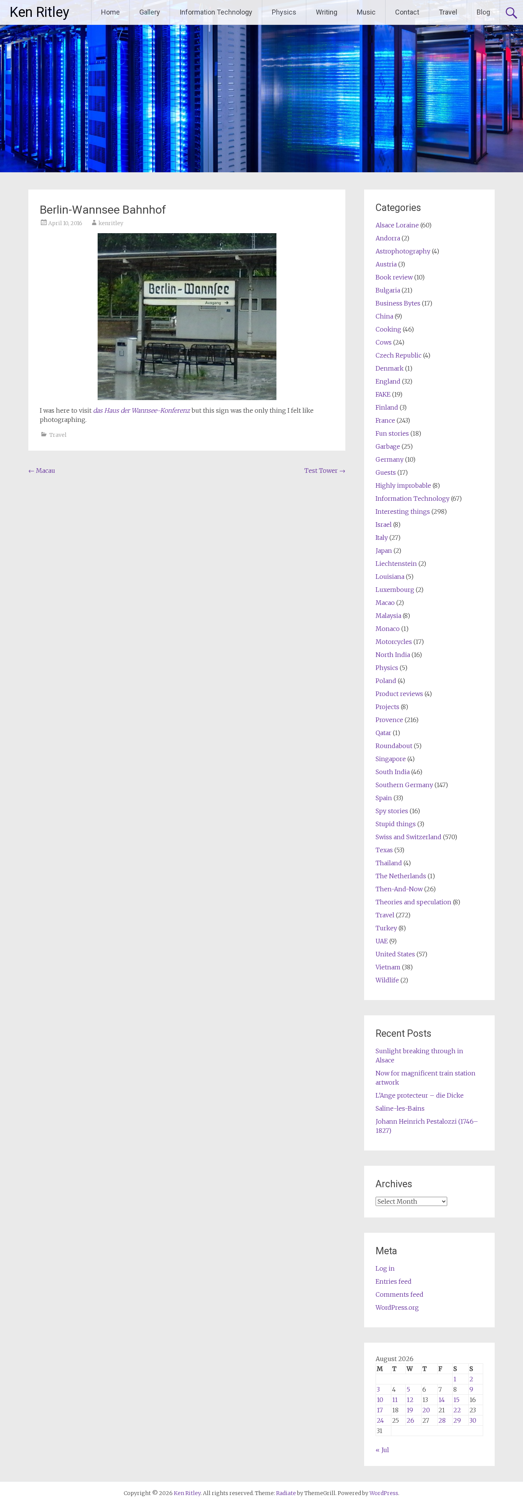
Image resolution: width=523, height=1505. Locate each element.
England (388, 381)
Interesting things (403, 511)
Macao (385, 602)
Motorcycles (394, 641)
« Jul (382, 1450)
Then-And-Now (399, 889)
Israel (384, 524)
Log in (385, 1268)
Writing (326, 12)
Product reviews (399, 694)
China (384, 316)
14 (441, 1400)
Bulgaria (388, 290)
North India (393, 655)
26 (410, 1420)
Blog (483, 12)
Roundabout (394, 746)
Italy (382, 537)
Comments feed (399, 1294)
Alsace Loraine (397, 225)
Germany (390, 459)
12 (410, 1400)
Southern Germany (404, 785)
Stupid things (396, 824)
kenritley (110, 223)
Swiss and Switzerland (408, 837)
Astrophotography (403, 251)
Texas (384, 850)
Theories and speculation (413, 902)
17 (380, 1410)
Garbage (388, 446)
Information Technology (216, 12)
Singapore (391, 759)
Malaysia (388, 615)
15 (456, 1400)
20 (426, 1410)
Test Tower (324, 470)
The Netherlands (401, 876)
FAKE (383, 394)
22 (457, 1410)
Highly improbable (403, 485)
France (385, 420)
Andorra (388, 238)
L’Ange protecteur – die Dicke (420, 1095)
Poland (386, 681)
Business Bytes (398, 303)
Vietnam (388, 967)
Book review (394, 277)
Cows (384, 342)
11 (395, 1400)
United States (395, 954)
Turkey (386, 928)
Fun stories (392, 433)
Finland (387, 407)
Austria (386, 264)
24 (380, 1420)
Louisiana (390, 576)
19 (410, 1410)
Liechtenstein (396, 563)
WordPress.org (397, 1307)
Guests (386, 472)
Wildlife (387, 980)
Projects (387, 707)
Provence (389, 720)
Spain (384, 798)
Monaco (388, 628)
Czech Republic (399, 355)
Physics (284, 12)
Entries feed (394, 1281)
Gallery (149, 12)
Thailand (389, 863)
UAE (382, 941)
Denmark (390, 368)
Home (110, 12)
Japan (384, 550)
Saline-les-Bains (400, 1108)
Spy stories (392, 811)
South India (393, 772)
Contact (407, 12)
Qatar (383, 733)
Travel (448, 12)
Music (366, 12)
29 (457, 1420)
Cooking (388, 329)
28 (442, 1420)
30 (472, 1420)
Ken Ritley (39, 12)
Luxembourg (395, 589)
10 (380, 1400)
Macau (41, 470)
